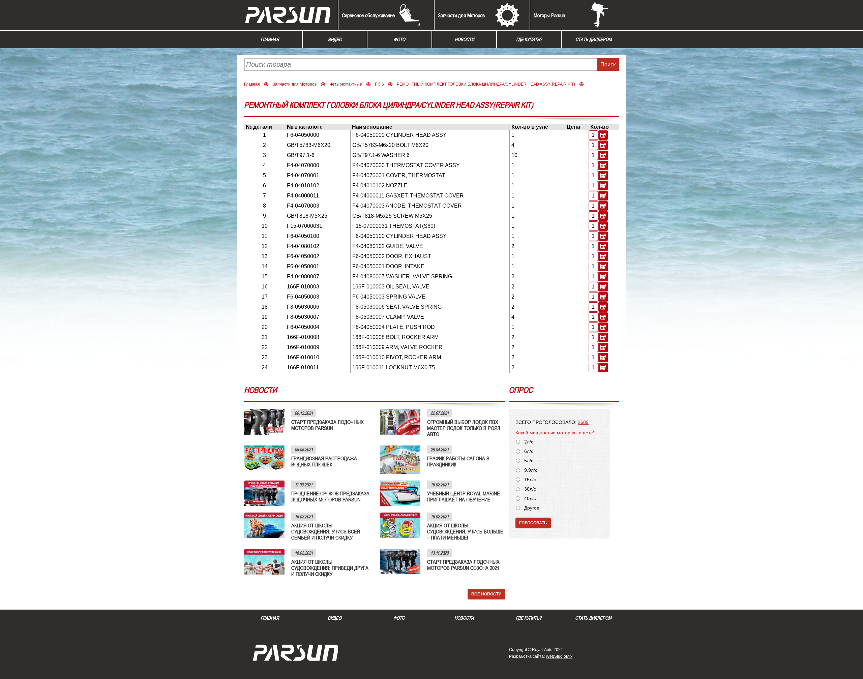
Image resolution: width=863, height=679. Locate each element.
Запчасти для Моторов (461, 15)
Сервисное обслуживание (368, 15)
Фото (399, 39)
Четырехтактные (345, 84)
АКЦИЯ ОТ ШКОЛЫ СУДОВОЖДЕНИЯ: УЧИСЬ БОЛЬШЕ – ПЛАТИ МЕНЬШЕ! (465, 531)
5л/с (528, 460)
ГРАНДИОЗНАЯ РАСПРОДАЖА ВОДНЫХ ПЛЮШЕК (324, 461)
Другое (531, 508)
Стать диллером (593, 39)
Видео (335, 39)
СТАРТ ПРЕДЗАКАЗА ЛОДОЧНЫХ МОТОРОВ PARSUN (327, 425)
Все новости (486, 594)
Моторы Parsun (549, 15)
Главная (270, 39)
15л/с (530, 479)
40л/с (530, 498)
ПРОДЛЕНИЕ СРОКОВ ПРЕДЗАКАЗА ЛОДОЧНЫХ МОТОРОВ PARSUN (330, 496)
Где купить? (529, 39)
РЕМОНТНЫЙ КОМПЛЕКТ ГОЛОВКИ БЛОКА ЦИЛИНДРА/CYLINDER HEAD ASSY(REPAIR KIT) (486, 84)
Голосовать (533, 523)
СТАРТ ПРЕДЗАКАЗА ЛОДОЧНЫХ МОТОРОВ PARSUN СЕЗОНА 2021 (463, 565)
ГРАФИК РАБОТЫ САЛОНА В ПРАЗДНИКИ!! (458, 461)
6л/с (528, 451)
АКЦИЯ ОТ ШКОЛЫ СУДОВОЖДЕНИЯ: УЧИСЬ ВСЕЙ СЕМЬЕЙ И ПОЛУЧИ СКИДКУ (325, 531)
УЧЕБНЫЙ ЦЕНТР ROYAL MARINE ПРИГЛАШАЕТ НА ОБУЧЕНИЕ (463, 496)
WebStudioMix (559, 656)
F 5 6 (379, 84)
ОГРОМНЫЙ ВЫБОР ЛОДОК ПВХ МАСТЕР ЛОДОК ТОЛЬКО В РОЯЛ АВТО (463, 428)
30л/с (530, 489)
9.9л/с (530, 470)
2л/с (528, 441)
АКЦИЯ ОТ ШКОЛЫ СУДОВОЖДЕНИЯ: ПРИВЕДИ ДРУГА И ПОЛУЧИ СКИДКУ (329, 568)
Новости (464, 39)
